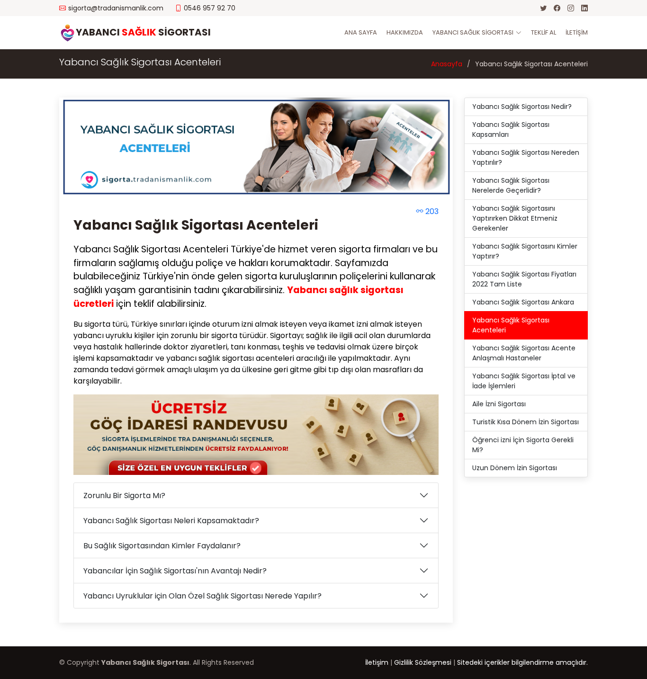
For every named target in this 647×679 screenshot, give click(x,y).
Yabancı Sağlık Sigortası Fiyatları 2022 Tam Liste (524, 279)
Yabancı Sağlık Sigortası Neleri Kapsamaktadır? (171, 520)
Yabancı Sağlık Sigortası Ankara (523, 302)
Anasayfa (446, 64)
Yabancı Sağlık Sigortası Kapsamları (510, 129)
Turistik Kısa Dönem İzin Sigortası (525, 422)
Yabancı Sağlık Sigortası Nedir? (522, 106)
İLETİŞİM (577, 32)
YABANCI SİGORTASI (143, 32)
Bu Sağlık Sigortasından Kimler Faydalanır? (162, 545)
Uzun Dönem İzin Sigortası (514, 468)
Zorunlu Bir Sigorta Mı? (124, 495)
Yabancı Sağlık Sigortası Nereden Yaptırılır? (525, 157)
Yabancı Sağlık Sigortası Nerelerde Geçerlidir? (510, 185)
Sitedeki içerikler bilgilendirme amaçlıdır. (522, 662)
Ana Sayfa (360, 32)
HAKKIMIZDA (404, 32)
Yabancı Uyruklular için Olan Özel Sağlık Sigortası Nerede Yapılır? (202, 595)
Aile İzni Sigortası (499, 404)
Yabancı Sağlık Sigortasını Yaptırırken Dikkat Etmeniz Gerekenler (514, 218)
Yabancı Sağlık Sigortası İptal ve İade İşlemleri (523, 381)
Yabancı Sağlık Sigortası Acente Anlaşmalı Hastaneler (523, 353)
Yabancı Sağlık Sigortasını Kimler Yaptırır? (524, 251)
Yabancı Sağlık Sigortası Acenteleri (195, 225)
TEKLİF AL (543, 32)
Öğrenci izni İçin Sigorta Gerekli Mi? (523, 445)
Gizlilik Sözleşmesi (422, 662)
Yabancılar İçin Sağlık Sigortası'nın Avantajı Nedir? (175, 570)
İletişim (376, 662)
